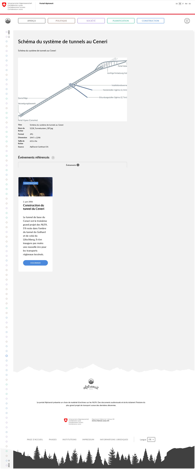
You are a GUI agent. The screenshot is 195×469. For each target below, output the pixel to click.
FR (180, 4)
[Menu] (187, 20)
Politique (61, 20)
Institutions (70, 439)
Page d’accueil (35, 439)
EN (190, 4)
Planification (121, 20)
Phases (53, 439)
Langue (143, 439)
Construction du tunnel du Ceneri (33, 207)
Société (91, 20)
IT (183, 4)
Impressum (88, 439)
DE (177, 4)
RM (186, 4)
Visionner (35, 263)
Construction (150, 20)
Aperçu (31, 20)
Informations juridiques (114, 439)
